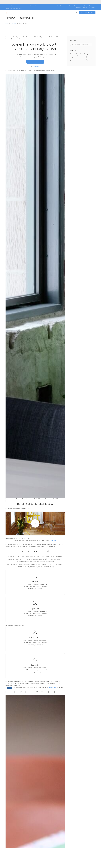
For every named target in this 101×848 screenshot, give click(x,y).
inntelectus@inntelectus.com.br (14, 8)
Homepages (13, 23)
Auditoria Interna (69, 5)
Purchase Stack (52, 687)
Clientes (86, 5)
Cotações (76, 5)
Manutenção (79, 7)
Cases (81, 5)
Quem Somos (60, 5)
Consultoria (91, 5)
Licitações (85, 7)
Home (7, 23)
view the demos (35, 66)
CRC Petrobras (92, 7)
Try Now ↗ (53, 540)
